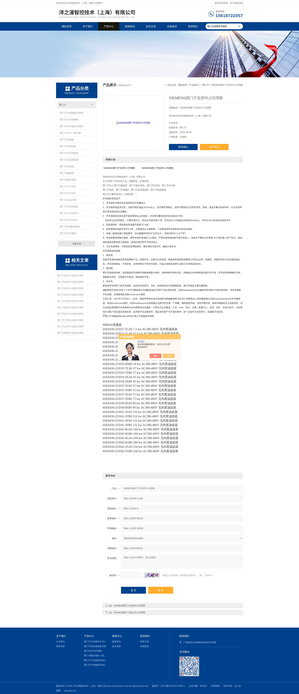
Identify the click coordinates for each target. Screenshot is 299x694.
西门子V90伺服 (68, 146)
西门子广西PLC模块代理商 (70, 320)
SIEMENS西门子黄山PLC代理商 (129, 612)
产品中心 (109, 26)
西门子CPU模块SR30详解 (96, 665)
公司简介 (60, 641)
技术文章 (151, 26)
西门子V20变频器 (69, 206)
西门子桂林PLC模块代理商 (70, 307)
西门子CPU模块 (68, 233)
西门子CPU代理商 (93, 651)
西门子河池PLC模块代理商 (70, 301)
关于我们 (88, 26)
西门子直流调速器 (69, 159)
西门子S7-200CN (69, 220)
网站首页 (67, 26)
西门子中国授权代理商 (71, 113)
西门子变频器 (67, 139)
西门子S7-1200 (68, 193)
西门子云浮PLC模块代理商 (70, 326)
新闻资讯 (130, 26)
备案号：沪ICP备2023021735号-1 (168, 686)
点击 (92, 104)
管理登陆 (215, 686)
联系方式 (144, 641)
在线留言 (172, 26)
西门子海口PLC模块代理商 (70, 275)
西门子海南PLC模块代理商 (70, 282)
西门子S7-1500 (68, 186)
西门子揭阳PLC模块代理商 (70, 333)
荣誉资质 (60, 646)
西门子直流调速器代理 (95, 646)
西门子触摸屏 (67, 173)
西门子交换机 (67, 166)
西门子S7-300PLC (69, 213)
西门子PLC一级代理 (70, 133)
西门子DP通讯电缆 (70, 226)
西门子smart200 (68, 200)
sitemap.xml (70, 690)
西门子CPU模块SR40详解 (96, 660)
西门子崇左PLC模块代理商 (70, 288)
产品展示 (194, 85)
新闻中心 (117, 636)
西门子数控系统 (68, 179)
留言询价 (214, 147)
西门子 (62, 104)
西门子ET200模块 (69, 153)
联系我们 (193, 26)
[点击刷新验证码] (151, 575)
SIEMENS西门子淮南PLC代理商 (129, 605)
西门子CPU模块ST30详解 (96, 641)
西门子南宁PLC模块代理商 (70, 314)
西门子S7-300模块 (69, 119)
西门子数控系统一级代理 (96, 655)
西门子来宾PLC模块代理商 (70, 294)
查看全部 (76, 243)
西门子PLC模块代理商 (71, 126)
